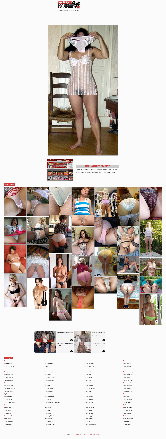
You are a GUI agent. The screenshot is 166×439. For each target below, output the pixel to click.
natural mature (127, 399)
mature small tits (128, 366)
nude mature (127, 402)
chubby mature (8, 374)
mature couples (48, 391)
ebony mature (8, 385)
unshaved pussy (128, 380)
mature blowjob (48, 371)
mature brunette (49, 377)
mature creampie (49, 394)
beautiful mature (9, 366)
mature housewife (89, 363)
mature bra (47, 374)
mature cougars (48, 388)
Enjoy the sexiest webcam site (64, 333)
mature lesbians (88, 382)
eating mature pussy (10, 382)
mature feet (47, 407)
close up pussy (8, 380)
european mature (9, 388)
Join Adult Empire (97, 166)
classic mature (8, 377)
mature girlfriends (49, 416)
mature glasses (48, 418)
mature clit (47, 385)
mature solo (127, 369)
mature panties (88, 402)
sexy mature (127, 413)
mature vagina (127, 385)
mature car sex (48, 382)
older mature (127, 405)
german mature (9, 391)
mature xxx (126, 396)
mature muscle (88, 396)
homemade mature (10, 402)
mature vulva (127, 388)
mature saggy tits (89, 416)
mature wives (127, 394)
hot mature (7, 405)
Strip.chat (59, 336)
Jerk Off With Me (96, 343)
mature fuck (47, 413)
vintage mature (127, 421)
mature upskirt (127, 382)
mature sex (87, 421)
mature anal (8, 416)
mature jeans (88, 369)
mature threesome (128, 374)
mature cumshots (49, 396)
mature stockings (128, 371)
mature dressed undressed (52, 402)
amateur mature (9, 360)
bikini (46, 366)
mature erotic (48, 405)
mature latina (88, 377)
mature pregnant (89, 407)
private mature (127, 410)
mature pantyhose (89, 405)
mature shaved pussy (90, 424)
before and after (9, 369)
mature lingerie (88, 385)
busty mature (8, 371)
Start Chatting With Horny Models (64, 344)
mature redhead (88, 413)
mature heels (88, 360)
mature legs (87, 380)
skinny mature (127, 416)
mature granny (48, 421)
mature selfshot (88, 418)
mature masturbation (90, 388)
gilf (5, 394)
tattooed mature (128, 418)
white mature (127, 424)
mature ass (7, 418)
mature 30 (7, 410)
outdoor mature (128, 407)
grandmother (8, 396)
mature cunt (47, 399)
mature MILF (88, 391)
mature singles (127, 360)
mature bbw (8, 424)
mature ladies (88, 371)
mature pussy (88, 410)
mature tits (126, 377)
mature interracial (89, 366)
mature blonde (48, 369)
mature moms (88, 394)
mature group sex (49, 424)
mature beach (48, 360)
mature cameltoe (49, 380)
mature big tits (48, 363)
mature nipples (88, 399)
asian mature (8, 363)
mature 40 (7, 413)
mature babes (8, 421)
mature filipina (48, 410)
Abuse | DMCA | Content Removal (80, 434)
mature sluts (127, 363)
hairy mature (8, 399)
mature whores (127, 391)
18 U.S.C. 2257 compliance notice (99, 434)
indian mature (8, 407)
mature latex (87, 374)
